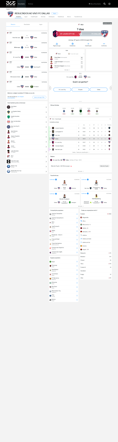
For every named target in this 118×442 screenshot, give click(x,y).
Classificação (88, 45)
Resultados (21, 4)
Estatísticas (72, 45)
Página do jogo (56, 45)
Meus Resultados (95, 4)
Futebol (8, 9)
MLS (82, 24)
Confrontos (104, 45)
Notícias (30, 4)
